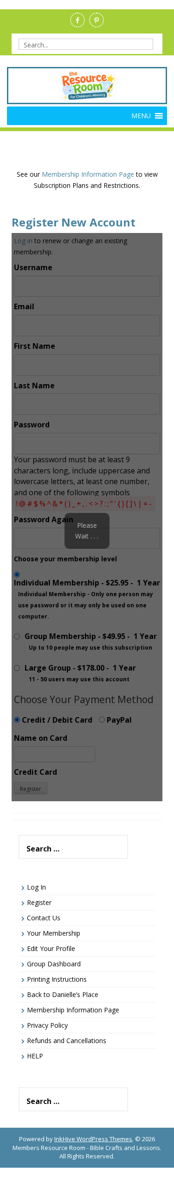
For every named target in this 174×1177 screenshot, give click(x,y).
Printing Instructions (57, 979)
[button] (141, 115)
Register (39, 902)
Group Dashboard (54, 963)
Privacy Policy (47, 1025)
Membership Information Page (88, 174)
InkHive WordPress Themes (93, 1139)
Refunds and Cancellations (66, 1040)
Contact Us (43, 917)
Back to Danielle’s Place (62, 994)
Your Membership (53, 933)
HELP (35, 1055)
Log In (36, 887)
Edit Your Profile (51, 948)
